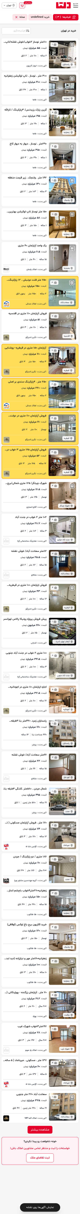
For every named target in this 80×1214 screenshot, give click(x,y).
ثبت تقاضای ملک (40, 1158)
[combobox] (15, 30)
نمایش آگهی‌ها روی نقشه (40, 1207)
